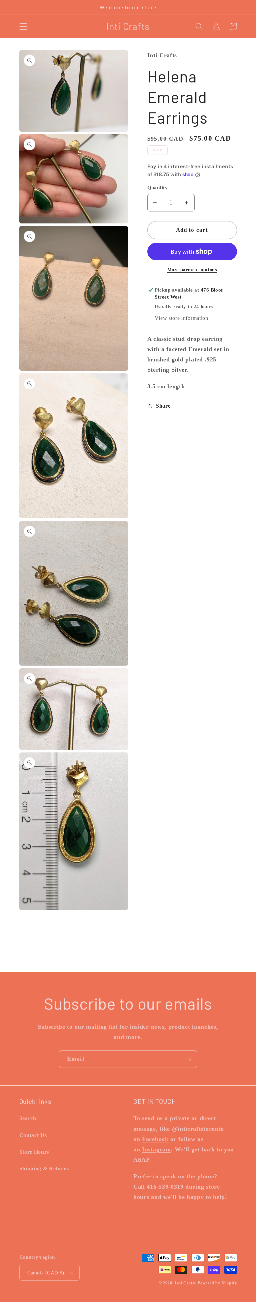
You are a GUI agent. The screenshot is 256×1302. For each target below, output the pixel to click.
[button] (23, 26)
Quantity (157, 187)
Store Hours (34, 1152)
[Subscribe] (188, 1059)
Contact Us (33, 1135)
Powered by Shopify (217, 1283)
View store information (181, 318)
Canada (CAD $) (45, 1272)
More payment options (192, 269)
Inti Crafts (185, 1283)
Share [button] (163, 406)
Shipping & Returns (44, 1168)
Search (27, 1118)
